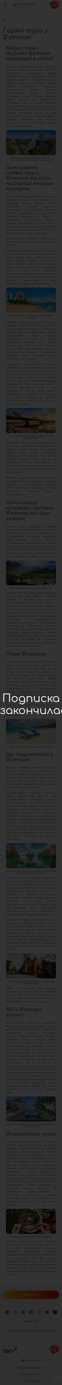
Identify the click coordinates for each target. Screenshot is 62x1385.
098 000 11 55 (26, 4)
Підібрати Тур (31, 1295)
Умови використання (31, 1374)
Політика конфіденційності (31, 1368)
